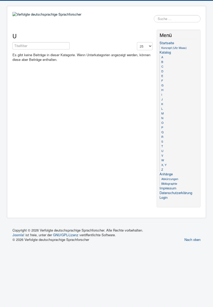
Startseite (166, 43)
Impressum (167, 188)
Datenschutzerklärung (175, 192)
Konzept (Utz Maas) (174, 48)
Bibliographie (169, 183)
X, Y (164, 165)
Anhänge (166, 174)
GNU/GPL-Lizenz (65, 234)
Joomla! (18, 234)
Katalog (165, 52)
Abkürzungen (169, 179)
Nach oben (192, 239)
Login (163, 197)
